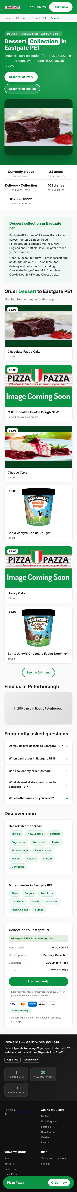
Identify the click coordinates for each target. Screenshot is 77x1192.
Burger (39, 909)
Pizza (15, 893)
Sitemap (45, 1163)
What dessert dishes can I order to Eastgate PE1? (32, 784)
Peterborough (20, 850)
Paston (56, 842)
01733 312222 (38, 7)
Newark (31, 858)
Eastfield (55, 833)
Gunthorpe (18, 866)
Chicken (52, 901)
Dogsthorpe (18, 842)
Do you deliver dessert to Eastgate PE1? (36, 746)
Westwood (39, 842)
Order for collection (22, 88)
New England (35, 833)
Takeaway (21, 18)
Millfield (16, 833)
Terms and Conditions (54, 1158)
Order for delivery (21, 77)
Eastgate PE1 (38, 18)
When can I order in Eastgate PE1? (32, 758)
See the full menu (38, 672)
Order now (61, 7)
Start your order (39, 981)
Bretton (47, 858)
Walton (16, 858)
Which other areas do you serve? (31, 798)
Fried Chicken (20, 909)
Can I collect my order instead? (30, 771)
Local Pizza (18, 901)
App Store (12, 1059)
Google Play (31, 1059)
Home (7, 18)
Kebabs (35, 901)
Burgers (29, 893)
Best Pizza (47, 893)
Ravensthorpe (43, 850)
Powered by (9, 1111)
